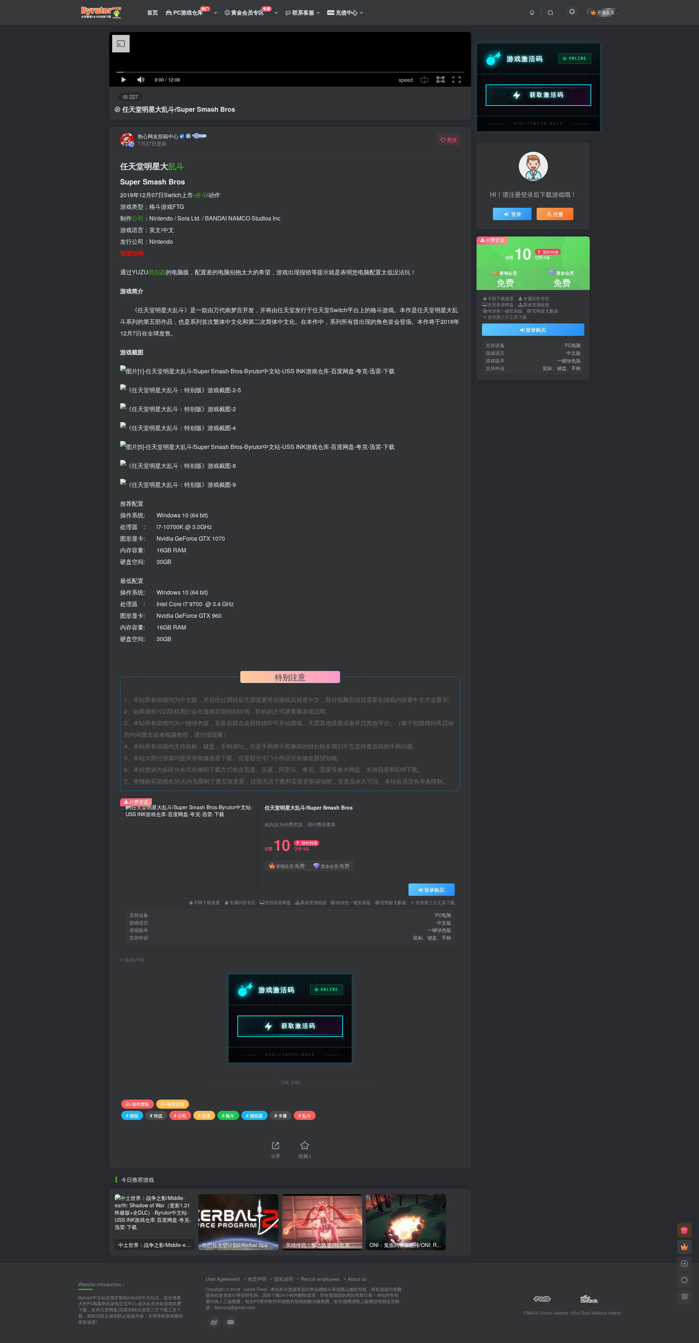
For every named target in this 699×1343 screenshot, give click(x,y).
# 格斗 (228, 1115)
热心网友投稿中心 (158, 136)
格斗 (200, 195)
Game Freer (255, 1289)
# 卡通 (281, 1115)
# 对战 (156, 1115)
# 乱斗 (305, 1115)
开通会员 (606, 12)
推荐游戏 (175, 1104)
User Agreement (223, 1278)
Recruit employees (320, 1278)
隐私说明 (283, 1278)
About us (357, 1278)
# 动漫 (204, 1115)
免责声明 (257, 1278)
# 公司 (180, 1115)
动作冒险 (140, 1104)
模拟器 (157, 272)
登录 (516, 214)
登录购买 (434, 889)
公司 (137, 218)
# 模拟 (132, 1115)
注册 (558, 214)
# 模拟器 (254, 1115)
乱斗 (176, 166)
